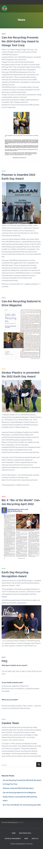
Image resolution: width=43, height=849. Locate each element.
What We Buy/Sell (25, 833)
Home (14, 833)
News (4, 34)
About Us (35, 838)
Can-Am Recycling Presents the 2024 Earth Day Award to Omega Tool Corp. (20, 41)
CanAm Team (10, 723)
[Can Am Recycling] (5, 8)
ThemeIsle (29, 844)
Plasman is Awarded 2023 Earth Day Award (18, 788)
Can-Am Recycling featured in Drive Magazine (19, 792)
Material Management (13, 838)
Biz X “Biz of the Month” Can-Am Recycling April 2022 (22, 805)
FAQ (4, 661)
